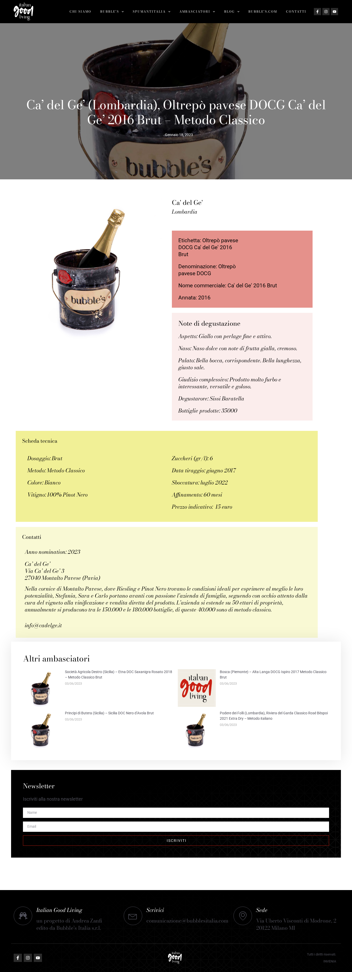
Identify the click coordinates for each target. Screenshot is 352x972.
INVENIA (329, 961)
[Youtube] (334, 11)
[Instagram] (326, 11)
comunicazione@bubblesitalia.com (187, 921)
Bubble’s (109, 11)
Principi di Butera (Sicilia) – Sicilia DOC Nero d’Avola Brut (109, 713)
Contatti (296, 11)
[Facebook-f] (317, 11)
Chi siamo (80, 11)
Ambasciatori (194, 11)
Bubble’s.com (262, 11)
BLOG (229, 11)
